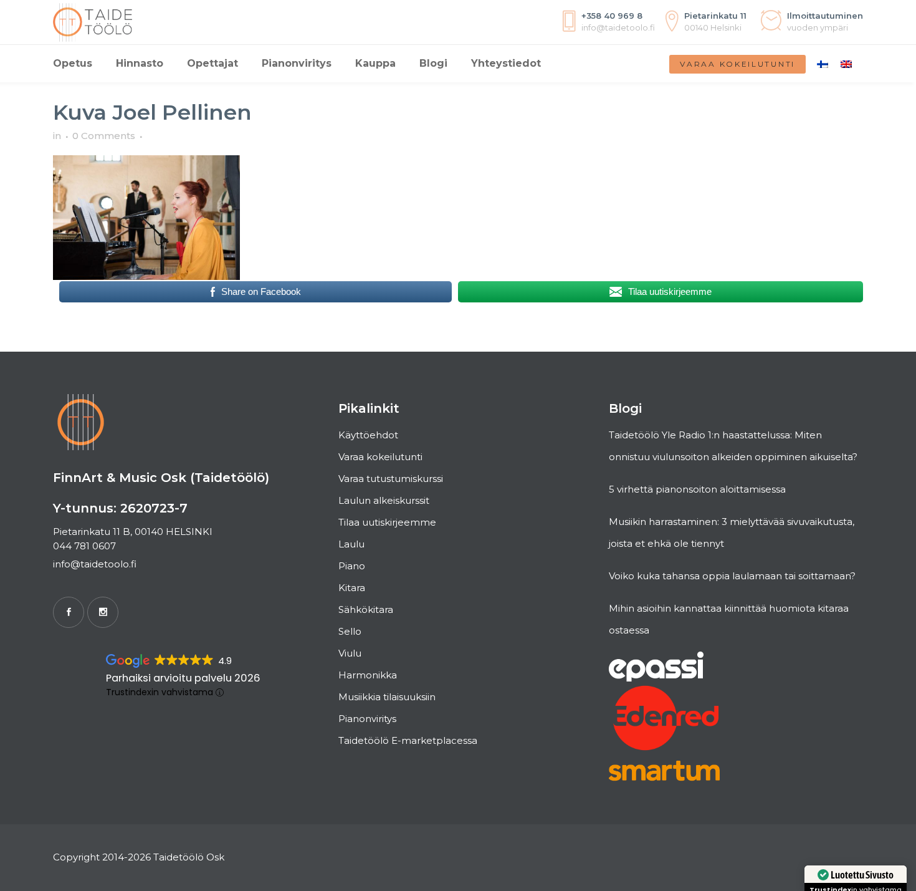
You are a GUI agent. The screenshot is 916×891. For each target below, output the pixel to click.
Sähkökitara (365, 609)
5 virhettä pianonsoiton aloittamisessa (697, 489)
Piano (351, 566)
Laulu (351, 544)
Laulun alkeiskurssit (383, 500)
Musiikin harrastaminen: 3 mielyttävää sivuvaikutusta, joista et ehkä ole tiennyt (731, 532)
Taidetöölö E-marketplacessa (407, 740)
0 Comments (103, 136)
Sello (349, 631)
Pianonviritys (367, 719)
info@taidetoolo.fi (94, 564)
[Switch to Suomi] (822, 63)
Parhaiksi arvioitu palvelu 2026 (183, 678)
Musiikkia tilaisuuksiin (387, 697)
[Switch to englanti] (846, 63)
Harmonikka (367, 675)
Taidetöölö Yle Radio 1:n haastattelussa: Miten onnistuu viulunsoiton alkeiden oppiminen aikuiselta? (733, 446)
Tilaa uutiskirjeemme (387, 522)
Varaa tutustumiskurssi (390, 478)
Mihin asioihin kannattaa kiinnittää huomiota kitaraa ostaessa (729, 619)
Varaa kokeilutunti (737, 64)
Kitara (351, 588)
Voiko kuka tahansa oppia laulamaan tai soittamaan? (732, 576)
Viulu (349, 653)
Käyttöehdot (368, 435)
